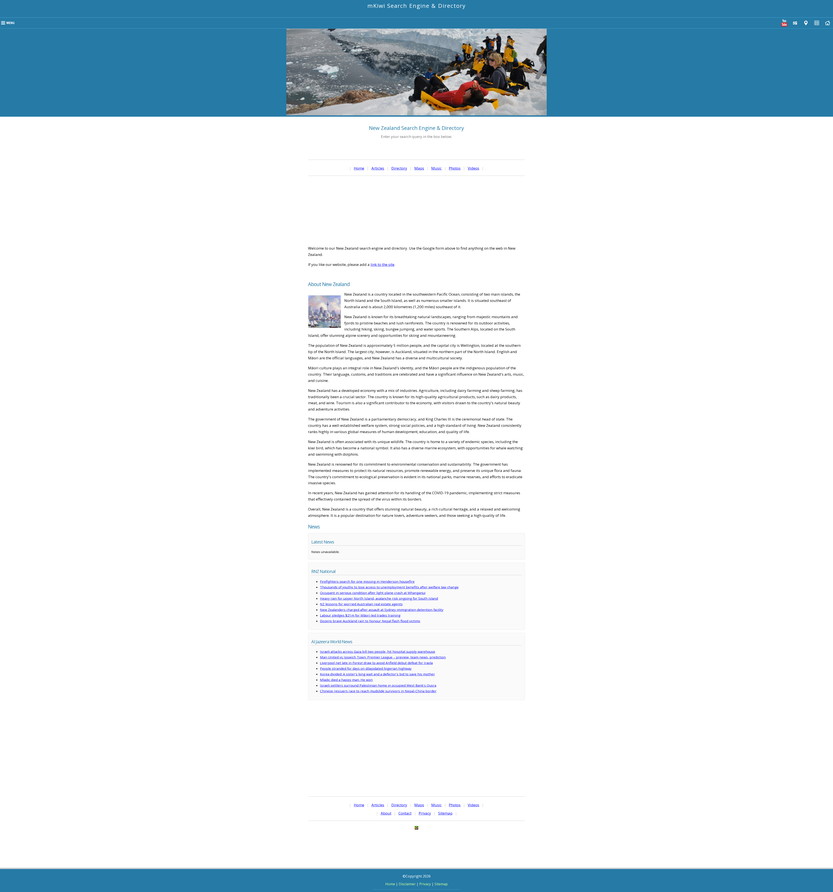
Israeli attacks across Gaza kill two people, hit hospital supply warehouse (377, 651)
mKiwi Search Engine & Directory (416, 6)
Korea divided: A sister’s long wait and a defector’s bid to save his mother (377, 674)
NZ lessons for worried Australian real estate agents (361, 604)
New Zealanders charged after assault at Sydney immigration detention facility (381, 609)
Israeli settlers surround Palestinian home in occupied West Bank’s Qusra (378, 685)
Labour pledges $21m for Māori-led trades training (360, 615)
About (386, 813)
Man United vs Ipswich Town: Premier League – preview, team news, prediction (383, 657)
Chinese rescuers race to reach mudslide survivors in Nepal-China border (378, 691)
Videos (473, 168)
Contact (405, 813)
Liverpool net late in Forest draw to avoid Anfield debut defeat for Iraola (376, 663)
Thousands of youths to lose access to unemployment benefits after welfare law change (389, 587)
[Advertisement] (416, 210)
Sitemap (445, 813)
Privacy (425, 813)
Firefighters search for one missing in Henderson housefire (367, 581)
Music (436, 168)
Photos (455, 168)
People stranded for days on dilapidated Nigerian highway (366, 668)
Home (359, 168)
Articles (377, 168)
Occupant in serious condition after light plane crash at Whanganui (372, 593)
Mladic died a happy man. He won (346, 680)
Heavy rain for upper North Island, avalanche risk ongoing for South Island (379, 598)
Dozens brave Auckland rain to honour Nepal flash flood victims (370, 621)
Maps (419, 168)
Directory (399, 168)
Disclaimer (407, 884)
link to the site (382, 264)
